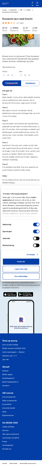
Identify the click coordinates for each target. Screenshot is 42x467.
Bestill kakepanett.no (10, 382)
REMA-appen (7, 374)
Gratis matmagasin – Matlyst (13, 352)
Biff (21, 10)
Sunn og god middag (10, 345)
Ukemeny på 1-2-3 (9, 356)
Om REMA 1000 (10, 422)
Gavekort (5, 385)
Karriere (5, 430)
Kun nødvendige (21, 276)
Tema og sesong (9, 340)
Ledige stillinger (8, 427)
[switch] (36, 231)
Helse (4, 412)
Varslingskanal (7, 445)
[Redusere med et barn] (21, 75)
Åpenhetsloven (8, 415)
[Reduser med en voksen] (4, 75)
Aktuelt (6, 366)
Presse (4, 441)
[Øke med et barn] (29, 75)
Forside (4, 10)
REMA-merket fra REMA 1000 (14, 348)
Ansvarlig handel (8, 408)
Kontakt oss (6, 449)
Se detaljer (31, 254)
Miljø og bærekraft (9, 401)
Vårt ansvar (7, 393)
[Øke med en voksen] (12, 75)
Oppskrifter (13, 10)
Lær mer (5, 359)
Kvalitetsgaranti (8, 378)
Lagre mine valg (21, 269)
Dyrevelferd (6, 404)
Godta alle (21, 262)
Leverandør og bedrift (10, 438)
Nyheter (5, 371)
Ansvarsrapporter (9, 397)
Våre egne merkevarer (10, 434)
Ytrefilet (28, 10)
